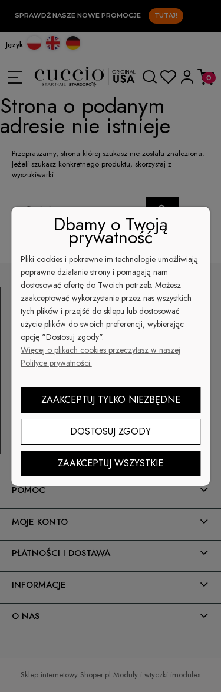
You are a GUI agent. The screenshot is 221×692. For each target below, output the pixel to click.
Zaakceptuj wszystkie (110, 463)
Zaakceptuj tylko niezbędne (110, 399)
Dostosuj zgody (110, 431)
